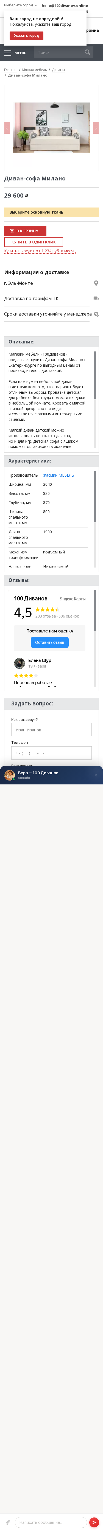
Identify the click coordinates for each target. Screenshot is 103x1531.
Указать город (26, 35)
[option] (51, 128)
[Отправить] (94, 1522)
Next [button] (96, 128)
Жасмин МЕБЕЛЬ (58, 475)
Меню (21, 52)
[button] (87, 52)
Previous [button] (7, 128)
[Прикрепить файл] (8, 1522)
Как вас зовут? (24, 720)
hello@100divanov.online (65, 5)
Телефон (19, 742)
